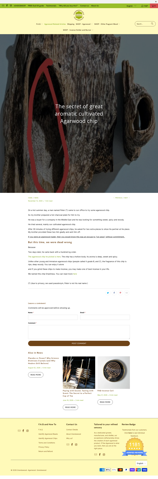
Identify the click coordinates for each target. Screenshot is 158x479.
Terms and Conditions (47, 443)
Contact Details (72, 430)
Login (146, 6)
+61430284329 (20, 6)
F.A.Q (41, 430)
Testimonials (51, 6)
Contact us (84, 6)
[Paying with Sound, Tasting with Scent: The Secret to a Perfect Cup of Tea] (79, 372)
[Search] (152, 23)
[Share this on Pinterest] (120, 292)
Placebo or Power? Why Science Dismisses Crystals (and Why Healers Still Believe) (43, 360)
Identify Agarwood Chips (48, 438)
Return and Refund (46, 451)
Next (126, 198)
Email (82, 312)
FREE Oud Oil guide (36, 6)
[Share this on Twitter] (107, 292)
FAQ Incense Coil (106, 391)
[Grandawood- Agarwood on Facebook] (7, 6)
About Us (95, 6)
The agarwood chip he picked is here (44, 256)
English (130, 6)
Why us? (69, 438)
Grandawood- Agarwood (26, 470)
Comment (32, 323)
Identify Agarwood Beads (48, 434)
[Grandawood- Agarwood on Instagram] (11, 6)
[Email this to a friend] (126, 292)
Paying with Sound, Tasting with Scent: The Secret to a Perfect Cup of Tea (78, 393)
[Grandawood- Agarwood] (79, 15)
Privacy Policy (44, 447)
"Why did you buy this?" (68, 6)
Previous (118, 198)
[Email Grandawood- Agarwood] (3, 6)
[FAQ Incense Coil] (114, 372)
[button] (39, 24)
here (75, 274)
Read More (36, 375)
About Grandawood (73, 434)
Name (31, 312)
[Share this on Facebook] (114, 292)
